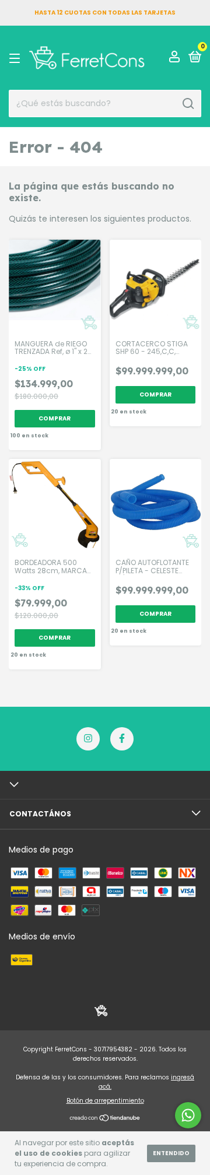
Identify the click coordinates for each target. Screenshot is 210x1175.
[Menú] (16, 58)
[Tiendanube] (105, 1119)
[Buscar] (187, 103)
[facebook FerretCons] (122, 738)
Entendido (171, 1153)
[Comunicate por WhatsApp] (188, 1115)
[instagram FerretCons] (88, 738)
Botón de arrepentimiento (105, 1100)
